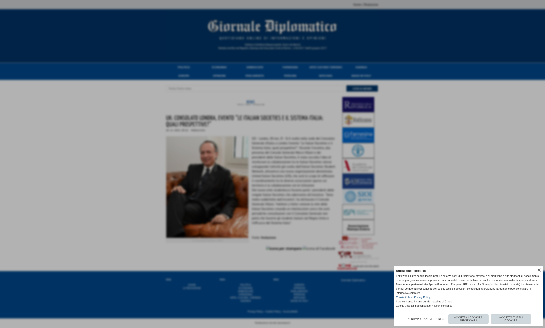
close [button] (539, 270)
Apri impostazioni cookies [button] (426, 319)
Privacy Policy (422, 297)
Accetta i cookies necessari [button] (468, 319)
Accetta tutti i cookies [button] (511, 319)
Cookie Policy (404, 297)
